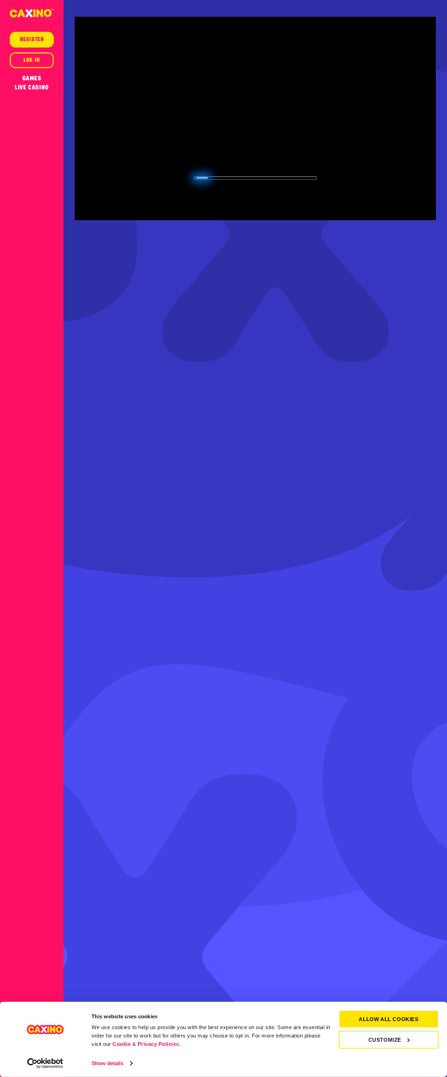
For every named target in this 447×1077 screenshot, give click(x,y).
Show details (107, 1063)
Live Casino (32, 87)
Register (32, 39)
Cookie (121, 1044)
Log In (31, 60)
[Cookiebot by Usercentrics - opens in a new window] (45, 1063)
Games (32, 78)
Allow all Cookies (388, 1019)
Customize (384, 1039)
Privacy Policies (158, 1044)
